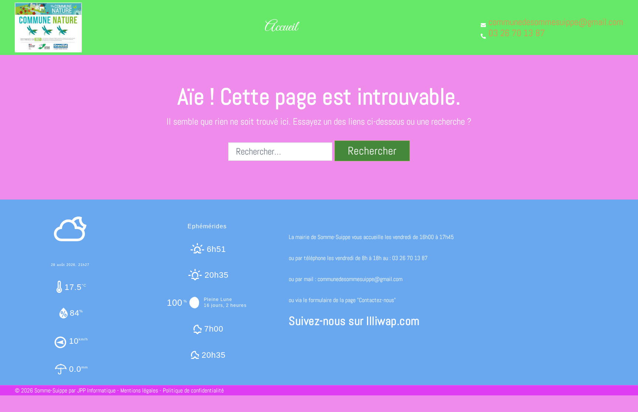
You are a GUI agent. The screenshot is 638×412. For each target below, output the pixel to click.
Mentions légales (139, 390)
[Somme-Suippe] (48, 26)
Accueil (281, 27)
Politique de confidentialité (193, 390)
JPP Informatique (96, 390)
